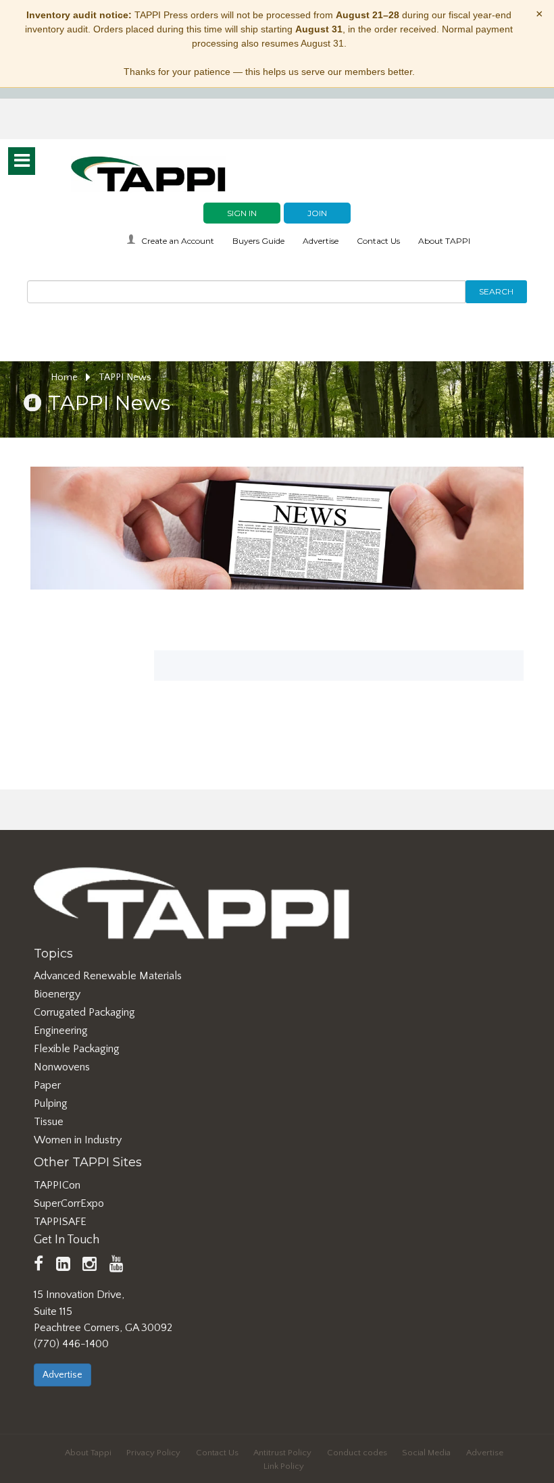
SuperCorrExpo (69, 1203)
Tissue (49, 1122)
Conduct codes (357, 1452)
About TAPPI (444, 241)
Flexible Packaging (77, 1049)
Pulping (51, 1103)
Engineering (61, 1030)
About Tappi (88, 1452)
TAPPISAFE (60, 1222)
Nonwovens (62, 1067)
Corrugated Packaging (84, 1012)
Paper (47, 1085)
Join (317, 213)
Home (65, 377)
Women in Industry (78, 1140)
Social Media (426, 1452)
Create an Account (177, 241)
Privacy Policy (153, 1452)
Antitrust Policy (282, 1452)
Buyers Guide (258, 241)
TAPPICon (57, 1185)
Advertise (320, 241)
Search (496, 291)
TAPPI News (125, 377)
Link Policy (283, 1466)
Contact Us (378, 241)
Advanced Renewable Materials (108, 976)
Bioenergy (57, 994)
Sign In (242, 213)
